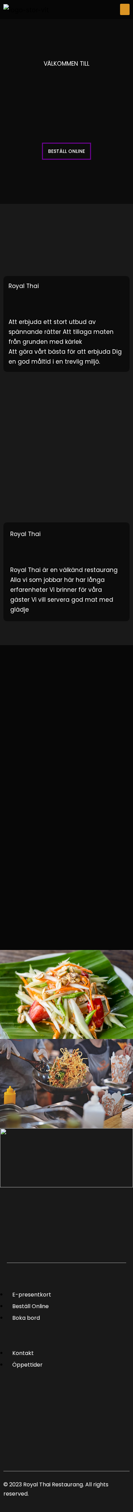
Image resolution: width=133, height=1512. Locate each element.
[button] (125, 9)
